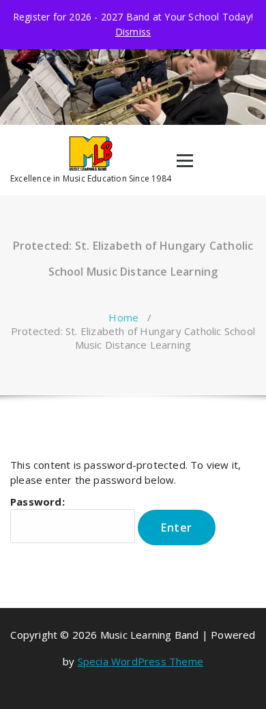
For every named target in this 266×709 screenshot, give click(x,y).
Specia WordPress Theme (140, 661)
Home (123, 317)
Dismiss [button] (133, 31)
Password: (37, 501)
